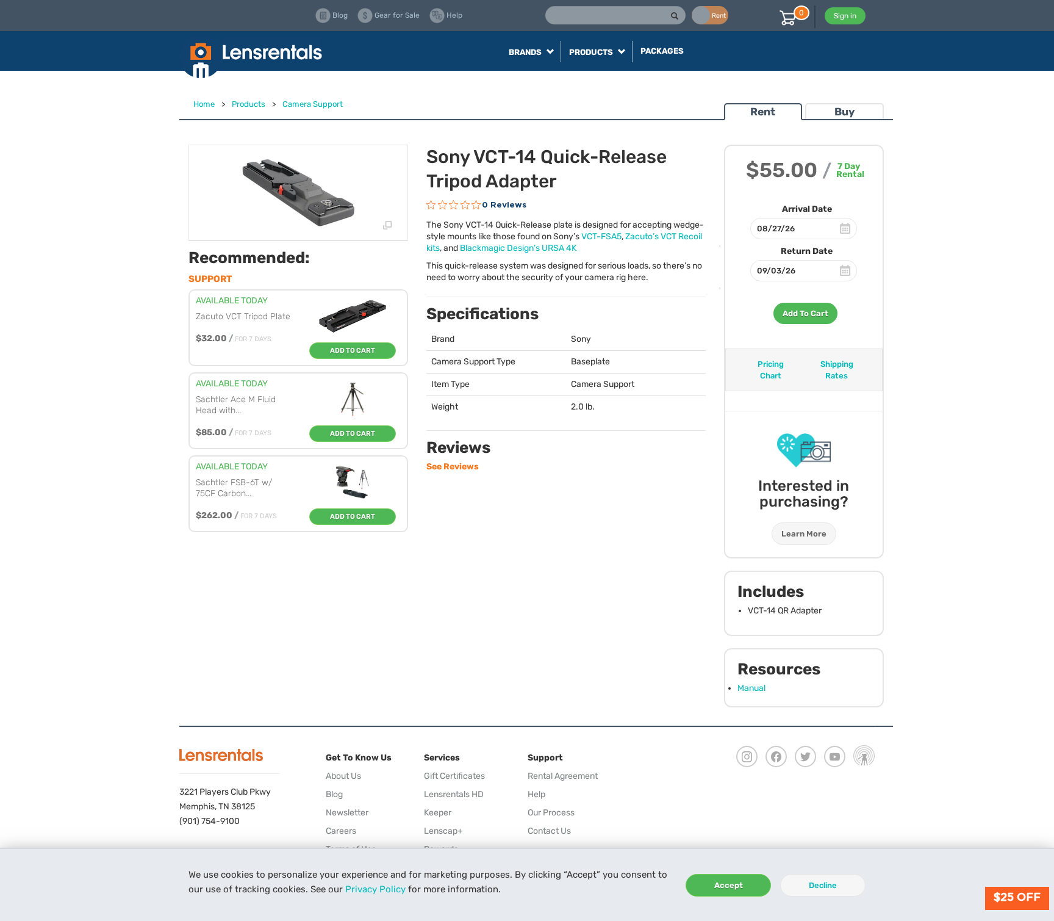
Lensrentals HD (454, 794)
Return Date (807, 251)
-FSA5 (601, 236)
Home (204, 104)
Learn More (803, 533)
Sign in (845, 16)
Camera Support (312, 104)
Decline (823, 885)
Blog (334, 794)
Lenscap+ (443, 831)
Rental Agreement (563, 776)
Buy (844, 112)
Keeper (437, 812)
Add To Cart (805, 313)
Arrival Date (807, 209)
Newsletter (347, 812)
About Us (343, 776)
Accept (728, 885)
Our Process (551, 812)
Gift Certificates (454, 776)
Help (536, 794)
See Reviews (452, 466)
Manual (751, 688)
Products (248, 104)
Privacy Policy (375, 889)
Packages (662, 51)
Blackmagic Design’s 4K (518, 248)
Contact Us (549, 831)
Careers (341, 831)
